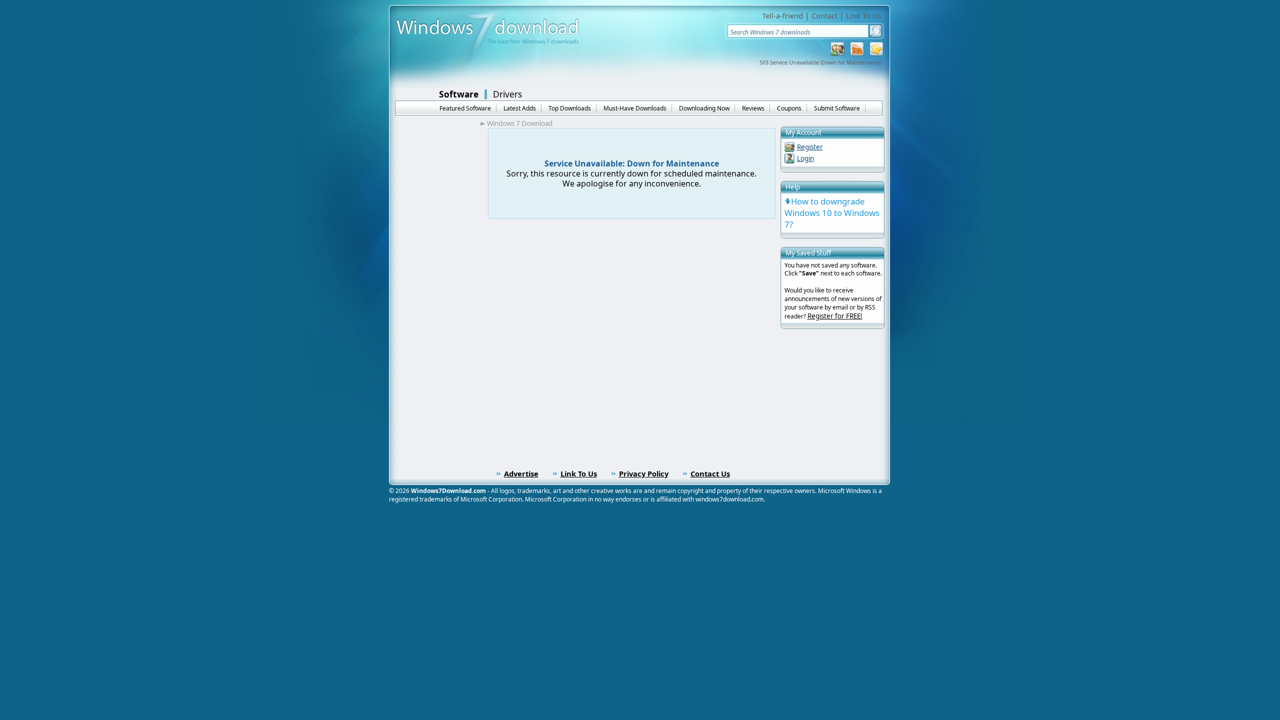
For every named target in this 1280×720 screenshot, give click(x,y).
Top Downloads (569, 108)
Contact (825, 15)
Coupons (789, 108)
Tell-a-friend (782, 15)
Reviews (753, 108)
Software (458, 94)
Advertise (521, 473)
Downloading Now (704, 108)
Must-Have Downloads (635, 108)
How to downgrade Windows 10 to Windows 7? (832, 213)
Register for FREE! (835, 316)
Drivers (507, 94)
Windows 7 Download (519, 123)
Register (810, 147)
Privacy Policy (643, 473)
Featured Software (465, 108)
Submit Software (837, 108)
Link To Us (864, 15)
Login (805, 158)
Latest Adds (520, 108)
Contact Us (710, 473)
